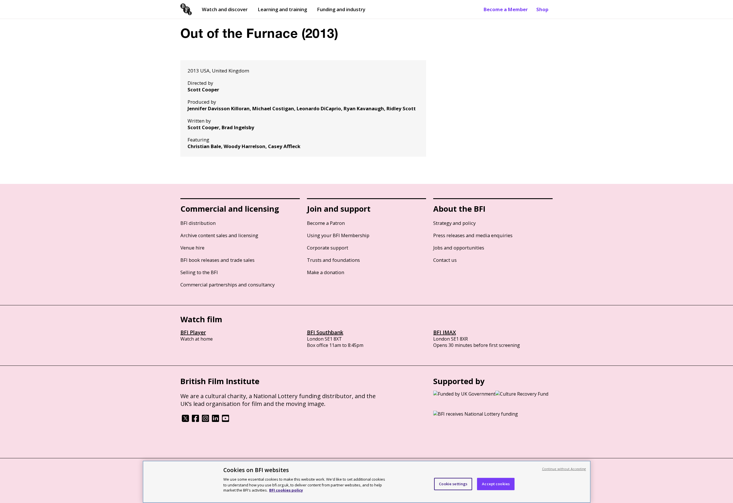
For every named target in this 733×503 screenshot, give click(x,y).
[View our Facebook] (195, 420)
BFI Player (193, 332)
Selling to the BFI (199, 272)
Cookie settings (453, 483)
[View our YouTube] (225, 420)
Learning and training (282, 9)
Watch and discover (225, 9)
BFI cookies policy (286, 490)
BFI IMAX (444, 332)
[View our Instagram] (205, 420)
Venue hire (192, 247)
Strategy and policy (454, 223)
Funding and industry (341, 9)
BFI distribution (198, 223)
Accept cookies (496, 483)
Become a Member (506, 9)
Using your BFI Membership (338, 235)
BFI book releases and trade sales (217, 260)
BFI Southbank (325, 332)
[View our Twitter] (185, 420)
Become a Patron (326, 223)
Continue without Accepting (564, 469)
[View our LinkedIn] (215, 420)
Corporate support (327, 247)
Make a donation (325, 272)
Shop (542, 9)
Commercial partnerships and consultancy (227, 284)
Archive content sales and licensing (219, 235)
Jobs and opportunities (458, 247)
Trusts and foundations (333, 260)
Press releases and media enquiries (473, 235)
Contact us (445, 260)
